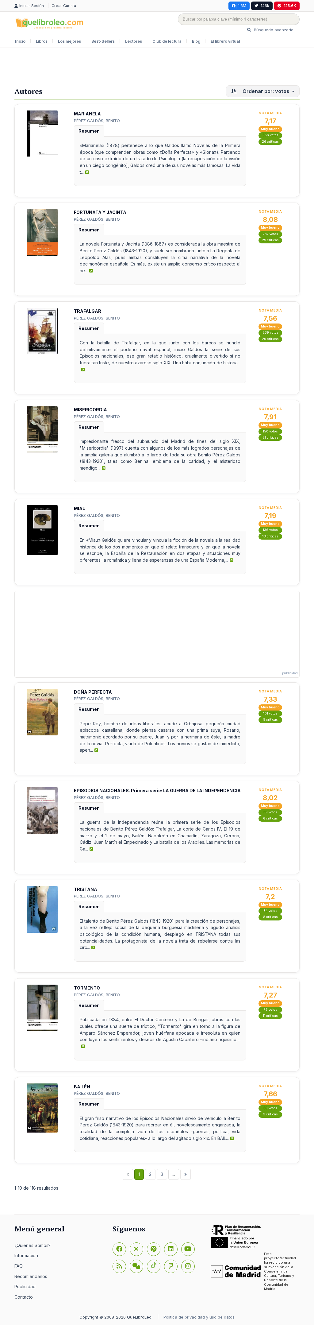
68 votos (270, 1108)
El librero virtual (225, 41)
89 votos (270, 812)
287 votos (270, 234)
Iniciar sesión (32, 5)
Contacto (23, 1297)
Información (26, 1255)
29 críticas (270, 240)
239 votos (270, 333)
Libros (42, 41)
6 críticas (270, 818)
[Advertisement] (157, 68)
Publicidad (25, 1286)
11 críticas (270, 1016)
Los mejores (69, 41)
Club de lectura (167, 41)
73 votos (270, 1010)
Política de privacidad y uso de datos (199, 1317)
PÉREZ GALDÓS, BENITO (97, 120)
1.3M (242, 5)
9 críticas (270, 720)
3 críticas (270, 1114)
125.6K (290, 5)
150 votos (270, 431)
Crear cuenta (64, 5)
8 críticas (270, 917)
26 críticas (270, 142)
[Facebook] (119, 1249)
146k (265, 5)
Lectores (133, 41)
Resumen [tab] (89, 131)
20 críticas (270, 339)
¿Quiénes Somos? (32, 1245)
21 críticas (270, 438)
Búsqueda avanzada (273, 29)
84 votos (270, 911)
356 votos (270, 135)
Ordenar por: (265, 91)
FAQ (18, 1266)
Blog (196, 41)
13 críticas (270, 536)
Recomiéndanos (30, 1276)
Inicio (20, 41)
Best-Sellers (103, 41)
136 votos (270, 530)
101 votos (270, 713)
